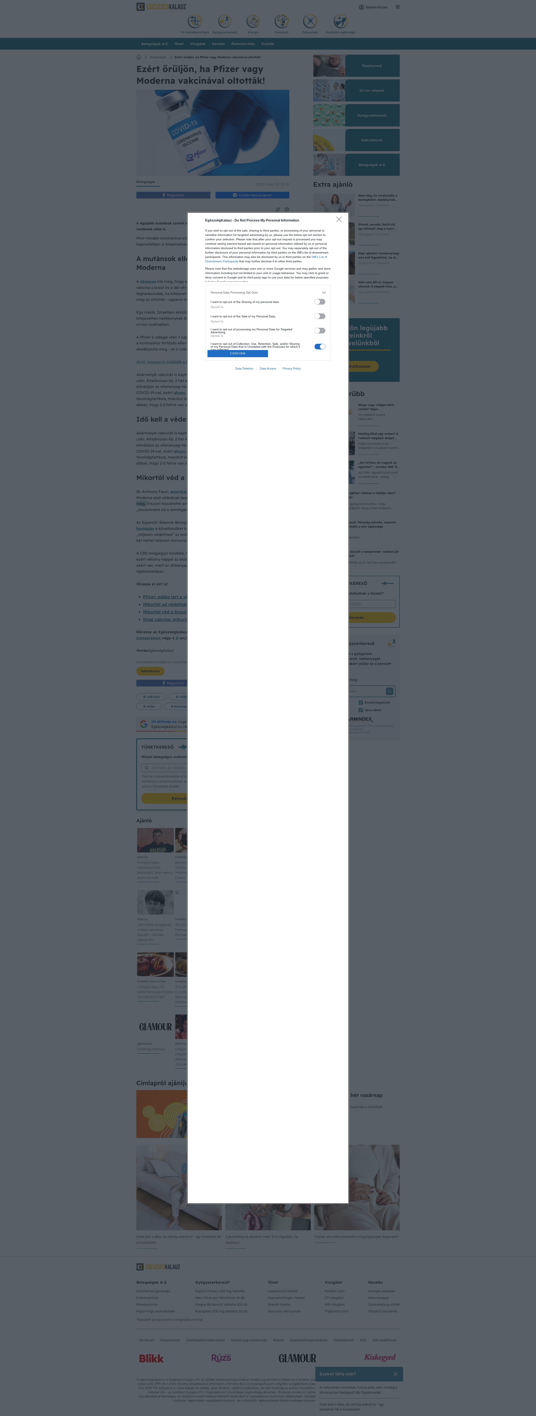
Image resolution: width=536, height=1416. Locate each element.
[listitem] (268, 292)
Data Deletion (244, 368)
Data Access (268, 368)
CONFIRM (238, 353)
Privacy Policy (292, 368)
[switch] (319, 302)
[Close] (340, 221)
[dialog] (268, 708)
